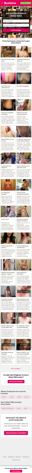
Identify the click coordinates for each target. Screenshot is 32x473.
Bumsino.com (10, 39)
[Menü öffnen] (2, 3)
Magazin (18, 457)
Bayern (19, 408)
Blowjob (26, 397)
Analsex (12, 397)
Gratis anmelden (26, 3)
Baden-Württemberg (7, 408)
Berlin (25, 408)
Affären (4, 397)
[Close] (31, 468)
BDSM (19, 397)
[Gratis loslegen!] (16, 378)
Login (4, 457)
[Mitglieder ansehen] (8, 51)
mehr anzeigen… (16, 368)
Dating (16, 39)
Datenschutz (16, 460)
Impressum (26, 457)
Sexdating (11, 457)
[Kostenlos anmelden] (16, 469)
